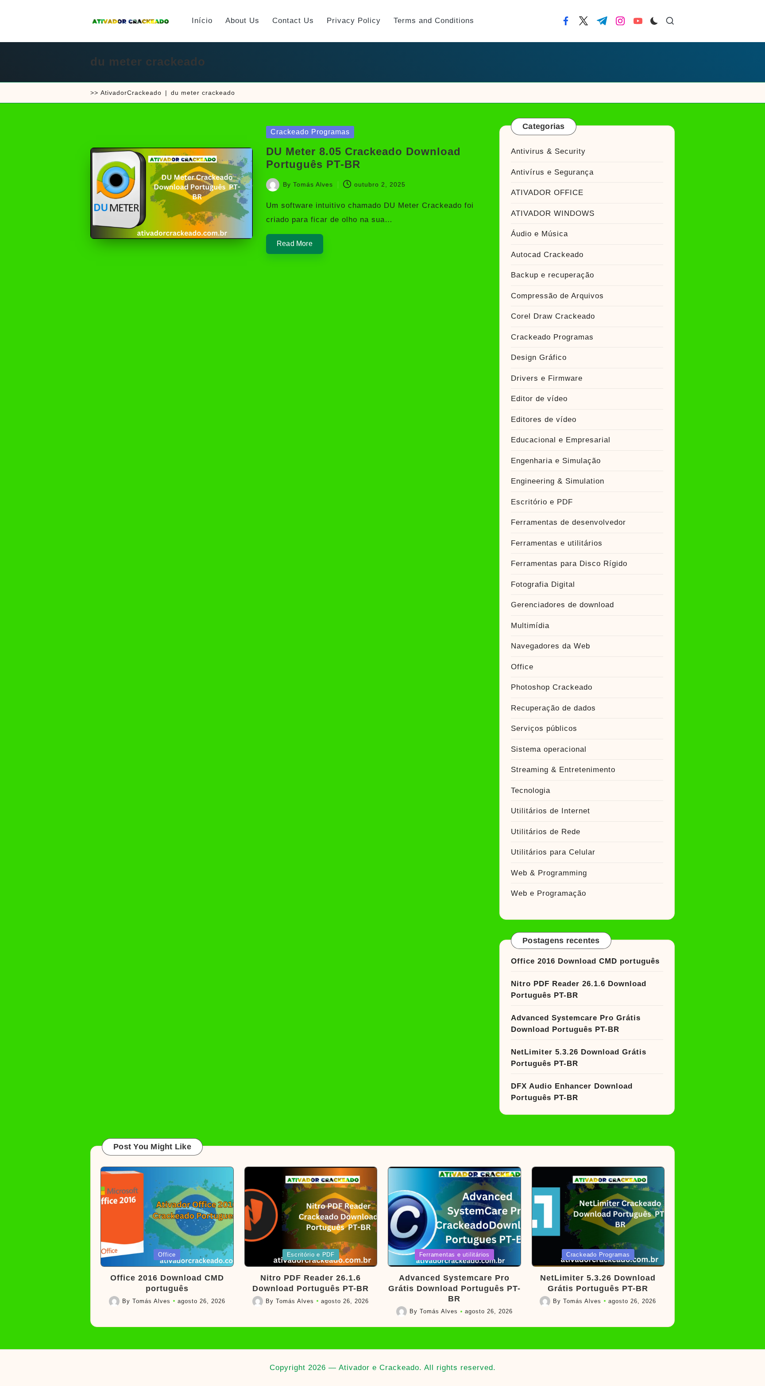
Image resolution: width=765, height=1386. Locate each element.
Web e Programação (548, 893)
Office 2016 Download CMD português (585, 961)
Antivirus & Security (548, 151)
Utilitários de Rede (545, 832)
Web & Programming (549, 873)
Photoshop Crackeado (551, 687)
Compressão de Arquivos (557, 296)
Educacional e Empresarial (560, 440)
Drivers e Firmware (547, 378)
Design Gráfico (539, 357)
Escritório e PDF (542, 502)
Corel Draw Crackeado (553, 316)
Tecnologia (530, 790)
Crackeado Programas (310, 132)
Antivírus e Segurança (552, 172)
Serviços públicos (544, 728)
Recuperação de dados (553, 708)
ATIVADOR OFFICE (547, 192)
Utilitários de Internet (550, 811)
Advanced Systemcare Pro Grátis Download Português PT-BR (576, 1024)
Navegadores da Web (550, 646)
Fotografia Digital (543, 584)
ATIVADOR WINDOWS (553, 213)
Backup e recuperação (552, 275)
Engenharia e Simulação (556, 461)
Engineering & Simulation (557, 481)
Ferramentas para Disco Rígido (569, 563)
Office (522, 667)
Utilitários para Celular (553, 852)
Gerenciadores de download (562, 605)
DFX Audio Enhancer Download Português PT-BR (572, 1092)
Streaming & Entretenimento (563, 769)
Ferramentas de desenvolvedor (568, 522)
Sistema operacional (549, 749)
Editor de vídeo (539, 398)
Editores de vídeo (543, 419)
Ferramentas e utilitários (557, 543)
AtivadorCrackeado (131, 92)
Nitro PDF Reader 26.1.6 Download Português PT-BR (578, 989)
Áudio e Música (539, 234)
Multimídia (530, 625)
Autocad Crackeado (547, 254)
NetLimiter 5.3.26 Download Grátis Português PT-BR (578, 1058)
